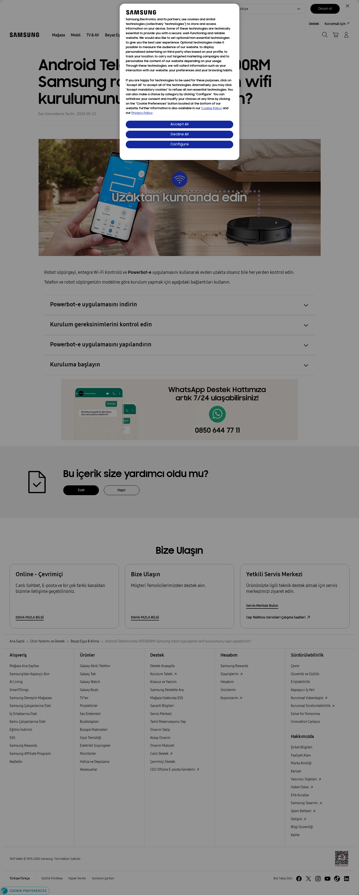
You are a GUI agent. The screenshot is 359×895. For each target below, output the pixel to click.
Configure (179, 144)
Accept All (179, 124)
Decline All (180, 134)
